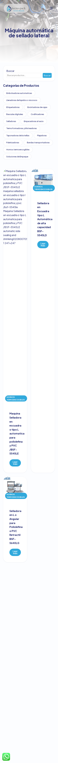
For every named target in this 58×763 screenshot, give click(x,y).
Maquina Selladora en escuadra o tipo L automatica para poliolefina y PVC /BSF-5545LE (16, 433)
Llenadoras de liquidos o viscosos (21, 100)
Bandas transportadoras (38, 142)
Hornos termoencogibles (18, 149)
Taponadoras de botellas (17, 135)
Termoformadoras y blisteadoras (21, 128)
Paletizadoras (12, 142)
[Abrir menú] (51, 8)
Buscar (10, 70)
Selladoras (11, 121)
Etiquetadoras (13, 107)
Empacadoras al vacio (34, 121)
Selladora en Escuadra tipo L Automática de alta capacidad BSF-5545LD (44, 219)
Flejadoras (42, 135)
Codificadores (37, 114)
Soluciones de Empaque (17, 156)
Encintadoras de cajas (37, 107)
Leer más (15, 463)
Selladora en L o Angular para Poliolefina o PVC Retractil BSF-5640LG (16, 527)
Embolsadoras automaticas (19, 93)
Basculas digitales (14, 114)
